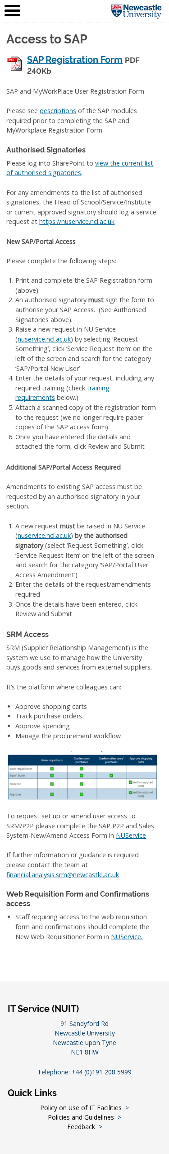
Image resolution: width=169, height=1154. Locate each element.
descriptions (58, 110)
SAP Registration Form (75, 60)
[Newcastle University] (136, 11)
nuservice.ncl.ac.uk (44, 339)
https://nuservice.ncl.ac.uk (76, 221)
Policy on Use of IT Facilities (81, 1107)
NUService (131, 835)
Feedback (81, 1126)
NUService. (126, 936)
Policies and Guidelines (81, 1117)
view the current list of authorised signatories (79, 168)
